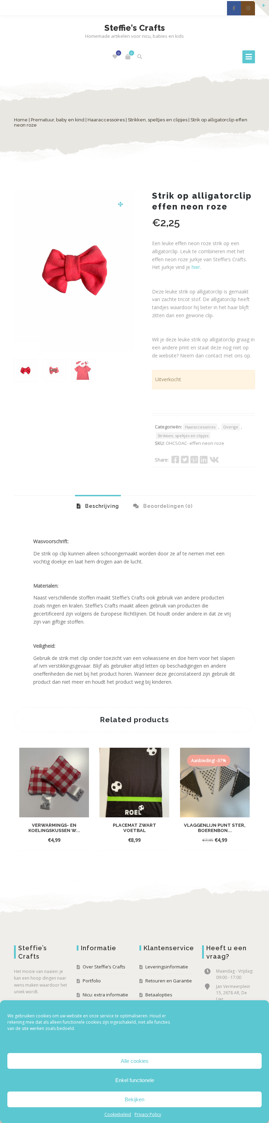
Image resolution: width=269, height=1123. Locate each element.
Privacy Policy (147, 1114)
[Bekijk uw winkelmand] (127, 56)
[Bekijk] (74, 839)
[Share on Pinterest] (194, 459)
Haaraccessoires (106, 119)
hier (196, 267)
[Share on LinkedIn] (203, 459)
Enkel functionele (134, 1080)
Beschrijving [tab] (101, 506)
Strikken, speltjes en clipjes (157, 119)
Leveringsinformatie (166, 967)
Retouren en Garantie (168, 981)
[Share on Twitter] (184, 459)
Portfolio (92, 981)
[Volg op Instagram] (248, 8)
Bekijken (134, 1099)
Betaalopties (158, 994)
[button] (120, 204)
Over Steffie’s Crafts (104, 967)
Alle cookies (135, 1061)
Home (21, 119)
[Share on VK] (214, 459)
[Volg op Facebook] (234, 8)
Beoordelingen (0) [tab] (167, 506)
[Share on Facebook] (175, 459)
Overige (230, 426)
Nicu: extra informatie (105, 994)
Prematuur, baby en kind (57, 119)
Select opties (47, 840)
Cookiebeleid (117, 1114)
